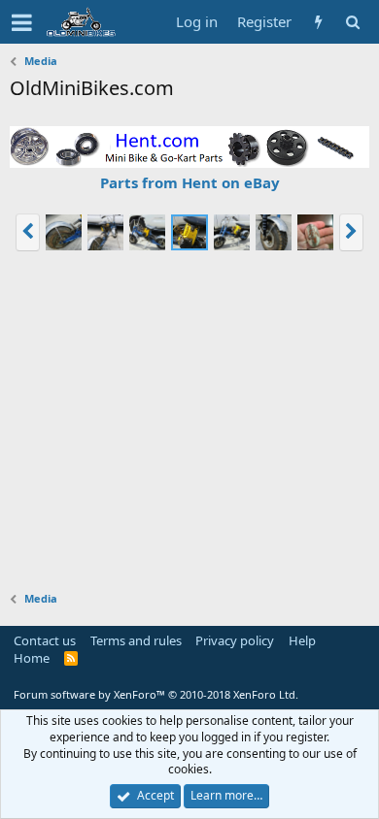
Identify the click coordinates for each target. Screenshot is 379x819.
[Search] (352, 22)
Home (32, 658)
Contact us (45, 640)
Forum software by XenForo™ (156, 694)
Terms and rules (136, 640)
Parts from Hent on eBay (190, 182)
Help (302, 640)
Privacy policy (234, 640)
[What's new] (318, 22)
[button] (22, 22)
